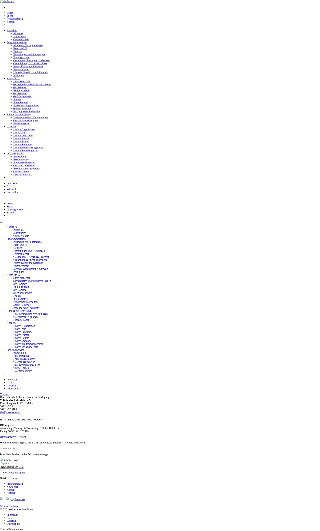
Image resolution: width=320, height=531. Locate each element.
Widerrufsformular (9, 506)
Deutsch (17, 51)
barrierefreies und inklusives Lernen (32, 84)
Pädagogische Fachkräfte (26, 111)
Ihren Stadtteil (20, 102)
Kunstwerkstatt (21, 69)
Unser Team (19, 132)
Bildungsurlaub (21, 90)
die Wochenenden (22, 96)
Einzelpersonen (21, 123)
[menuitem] (163, 7)
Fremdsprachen (21, 57)
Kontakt (11, 21)
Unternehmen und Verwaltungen (30, 117)
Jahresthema (19, 36)
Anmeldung (19, 156)
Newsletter (12, 486)
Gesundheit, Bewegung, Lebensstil (31, 60)
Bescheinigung (21, 159)
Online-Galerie (21, 39)
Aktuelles (12, 30)
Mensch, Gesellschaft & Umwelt (30, 72)
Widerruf (11, 189)
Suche (10, 15)
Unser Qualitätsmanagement (28, 147)
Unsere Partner (21, 138)
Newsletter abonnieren (12, 467)
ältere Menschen (21, 81)
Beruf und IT (20, 48)
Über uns (11, 126)
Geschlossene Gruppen (25, 120)
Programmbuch (15, 483)
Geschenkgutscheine (24, 165)
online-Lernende (22, 108)
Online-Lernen (21, 171)
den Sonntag (19, 93)
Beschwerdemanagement (26, 168)
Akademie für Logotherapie (27, 45)
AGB (9, 186)
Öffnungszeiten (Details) (13, 436)
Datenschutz (13, 192)
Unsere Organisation (24, 129)
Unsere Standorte (22, 144)
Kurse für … (13, 78)
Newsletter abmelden (13, 472)
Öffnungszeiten (15, 18)
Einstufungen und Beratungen (29, 54)
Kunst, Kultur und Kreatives (28, 66)
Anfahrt (11, 492)
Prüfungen (18, 75)
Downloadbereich (22, 174)
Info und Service (15, 153)
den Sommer (20, 87)
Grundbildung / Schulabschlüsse (30, 63)
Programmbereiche (16, 42)
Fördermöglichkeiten (24, 162)
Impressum (12, 183)
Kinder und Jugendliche (25, 105)
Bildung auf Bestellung (19, 114)
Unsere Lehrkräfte (22, 135)
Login (10, 12)
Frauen (17, 99)
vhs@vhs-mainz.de (10, 412)
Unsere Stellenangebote (25, 150)
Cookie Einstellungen (11, 529)
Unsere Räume (21, 141)
